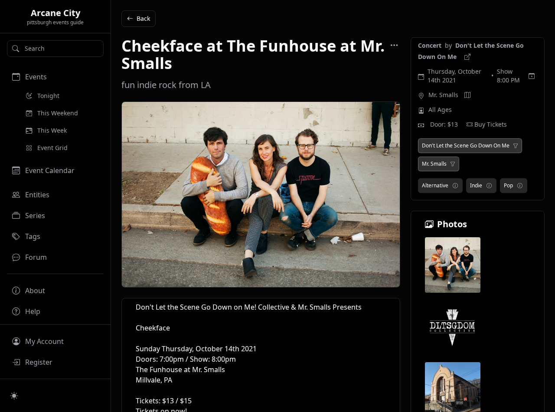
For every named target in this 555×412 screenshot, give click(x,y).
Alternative (435, 185)
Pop (508, 185)
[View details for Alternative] (455, 185)
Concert (430, 45)
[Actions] (394, 45)
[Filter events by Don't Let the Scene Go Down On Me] (515, 146)
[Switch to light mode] (14, 395)
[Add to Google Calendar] (531, 76)
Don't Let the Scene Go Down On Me (465, 145)
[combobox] (55, 48)
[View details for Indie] (489, 185)
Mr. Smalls (443, 95)
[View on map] (467, 95)
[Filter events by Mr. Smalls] (452, 164)
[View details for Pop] (520, 185)
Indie (476, 185)
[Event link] (467, 57)
